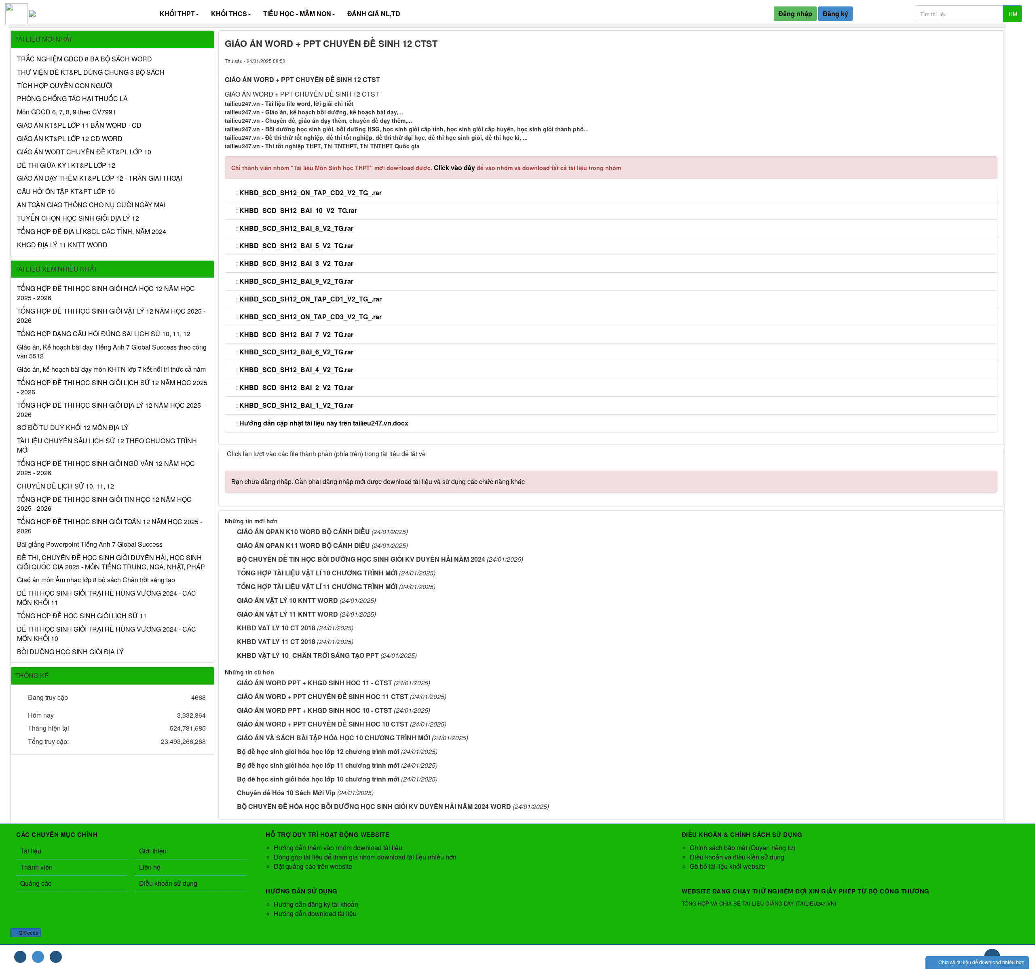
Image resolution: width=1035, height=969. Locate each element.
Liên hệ (150, 867)
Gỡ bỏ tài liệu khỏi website (727, 866)
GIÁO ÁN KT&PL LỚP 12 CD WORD (70, 138)
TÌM (1012, 13)
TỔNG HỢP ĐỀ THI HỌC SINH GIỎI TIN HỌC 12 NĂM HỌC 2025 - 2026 (104, 504)
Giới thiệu (153, 850)
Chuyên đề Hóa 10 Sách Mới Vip (286, 792)
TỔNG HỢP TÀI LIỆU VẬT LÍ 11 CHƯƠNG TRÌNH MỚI (317, 586)
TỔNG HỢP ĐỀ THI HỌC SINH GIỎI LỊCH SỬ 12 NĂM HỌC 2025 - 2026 (112, 387)
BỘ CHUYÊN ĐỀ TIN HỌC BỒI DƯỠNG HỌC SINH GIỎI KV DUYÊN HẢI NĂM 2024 (361, 559)
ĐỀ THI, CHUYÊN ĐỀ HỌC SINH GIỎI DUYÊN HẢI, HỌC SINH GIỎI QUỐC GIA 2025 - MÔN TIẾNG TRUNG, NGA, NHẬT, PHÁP (111, 562)
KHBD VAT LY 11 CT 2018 (276, 641)
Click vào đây (455, 167)
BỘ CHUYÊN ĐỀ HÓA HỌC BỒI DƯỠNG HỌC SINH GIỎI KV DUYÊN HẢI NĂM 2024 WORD (374, 806)
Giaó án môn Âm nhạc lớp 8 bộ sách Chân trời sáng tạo (96, 579)
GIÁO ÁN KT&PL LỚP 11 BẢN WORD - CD (79, 125)
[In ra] (977, 60)
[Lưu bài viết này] (991, 60)
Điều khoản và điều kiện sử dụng (737, 857)
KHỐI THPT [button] (177, 13)
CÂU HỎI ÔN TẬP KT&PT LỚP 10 (66, 191)
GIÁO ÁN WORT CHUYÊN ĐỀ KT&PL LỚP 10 (84, 151)
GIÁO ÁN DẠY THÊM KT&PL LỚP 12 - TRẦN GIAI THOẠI (99, 178)
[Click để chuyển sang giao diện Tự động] (20, 957)
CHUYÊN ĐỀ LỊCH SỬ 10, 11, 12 (65, 486)
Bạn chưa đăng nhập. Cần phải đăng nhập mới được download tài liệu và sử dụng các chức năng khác (378, 481)
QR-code (27, 932)
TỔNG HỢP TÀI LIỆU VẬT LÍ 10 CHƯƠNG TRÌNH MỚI (317, 572)
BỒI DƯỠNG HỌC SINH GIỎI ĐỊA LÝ (70, 651)
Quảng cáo (36, 883)
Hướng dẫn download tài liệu (315, 913)
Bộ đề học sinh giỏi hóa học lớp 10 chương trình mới (318, 779)
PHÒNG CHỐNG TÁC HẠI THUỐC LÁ (72, 98)
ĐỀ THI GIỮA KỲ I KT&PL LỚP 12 (66, 165)
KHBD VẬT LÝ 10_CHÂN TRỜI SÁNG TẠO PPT (308, 655)
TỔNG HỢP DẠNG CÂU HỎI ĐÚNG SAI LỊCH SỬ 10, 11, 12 (103, 333)
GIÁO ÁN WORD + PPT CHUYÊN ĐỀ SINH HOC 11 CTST (322, 696)
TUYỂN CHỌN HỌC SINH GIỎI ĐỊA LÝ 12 (78, 218)
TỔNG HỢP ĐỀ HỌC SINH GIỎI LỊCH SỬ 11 (82, 615)
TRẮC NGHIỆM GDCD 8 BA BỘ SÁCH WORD (84, 59)
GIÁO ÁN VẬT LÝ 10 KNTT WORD (287, 600)
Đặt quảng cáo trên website (313, 866)
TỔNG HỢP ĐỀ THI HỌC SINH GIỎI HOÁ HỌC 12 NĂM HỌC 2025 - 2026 (106, 293)
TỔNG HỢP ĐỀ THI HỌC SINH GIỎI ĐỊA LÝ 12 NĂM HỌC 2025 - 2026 (111, 410)
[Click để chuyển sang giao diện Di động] (56, 957)
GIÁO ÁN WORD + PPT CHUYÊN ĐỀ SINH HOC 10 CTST (322, 724)
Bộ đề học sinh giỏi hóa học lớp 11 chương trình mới (318, 765)
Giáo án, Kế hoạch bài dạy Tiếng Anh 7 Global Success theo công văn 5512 (112, 352)
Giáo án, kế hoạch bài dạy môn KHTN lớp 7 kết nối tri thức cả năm (111, 369)
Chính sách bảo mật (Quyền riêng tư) (742, 847)
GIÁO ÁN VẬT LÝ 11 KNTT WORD (287, 614)
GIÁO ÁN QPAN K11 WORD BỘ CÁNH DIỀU (303, 545)
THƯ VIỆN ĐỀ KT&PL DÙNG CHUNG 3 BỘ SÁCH (91, 72)
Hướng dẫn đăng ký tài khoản (316, 904)
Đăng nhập (795, 13)
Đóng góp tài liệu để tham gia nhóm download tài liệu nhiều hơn (365, 857)
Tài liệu (30, 850)
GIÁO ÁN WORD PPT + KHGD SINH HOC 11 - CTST (314, 682)
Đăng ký (835, 13)
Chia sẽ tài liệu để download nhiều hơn (980, 961)
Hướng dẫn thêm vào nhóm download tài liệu (338, 847)
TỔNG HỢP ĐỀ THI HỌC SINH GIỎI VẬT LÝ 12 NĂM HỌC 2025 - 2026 (111, 316)
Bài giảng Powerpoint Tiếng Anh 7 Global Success (90, 544)
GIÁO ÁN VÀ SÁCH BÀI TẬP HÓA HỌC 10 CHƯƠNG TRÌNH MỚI (333, 737)
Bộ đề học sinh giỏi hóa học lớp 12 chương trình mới (318, 751)
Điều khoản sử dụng (168, 883)
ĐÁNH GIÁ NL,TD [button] (373, 13)
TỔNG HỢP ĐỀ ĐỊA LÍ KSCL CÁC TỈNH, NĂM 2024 (91, 231)
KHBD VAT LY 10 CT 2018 (276, 627)
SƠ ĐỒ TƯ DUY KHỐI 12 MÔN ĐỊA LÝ (73, 427)
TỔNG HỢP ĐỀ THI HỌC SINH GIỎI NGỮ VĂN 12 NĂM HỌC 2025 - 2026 (106, 468)
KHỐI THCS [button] (229, 13)
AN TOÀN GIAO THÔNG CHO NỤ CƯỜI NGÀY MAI (91, 204)
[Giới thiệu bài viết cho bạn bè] (963, 60)
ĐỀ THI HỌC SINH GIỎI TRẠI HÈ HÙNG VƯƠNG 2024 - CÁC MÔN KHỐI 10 (106, 634)
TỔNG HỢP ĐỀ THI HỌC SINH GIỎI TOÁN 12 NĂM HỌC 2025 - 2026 (109, 526)
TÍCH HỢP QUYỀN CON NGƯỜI (64, 85)
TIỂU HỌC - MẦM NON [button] (297, 13)
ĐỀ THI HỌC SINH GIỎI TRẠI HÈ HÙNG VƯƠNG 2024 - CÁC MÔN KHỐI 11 (106, 598)
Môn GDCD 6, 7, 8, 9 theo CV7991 (66, 111)
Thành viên (36, 867)
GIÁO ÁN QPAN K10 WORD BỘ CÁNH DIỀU (303, 531)
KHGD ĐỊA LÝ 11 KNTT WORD (62, 244)
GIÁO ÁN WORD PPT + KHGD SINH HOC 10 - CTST (314, 710)
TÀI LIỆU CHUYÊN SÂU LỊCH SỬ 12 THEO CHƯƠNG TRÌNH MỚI (107, 445)
